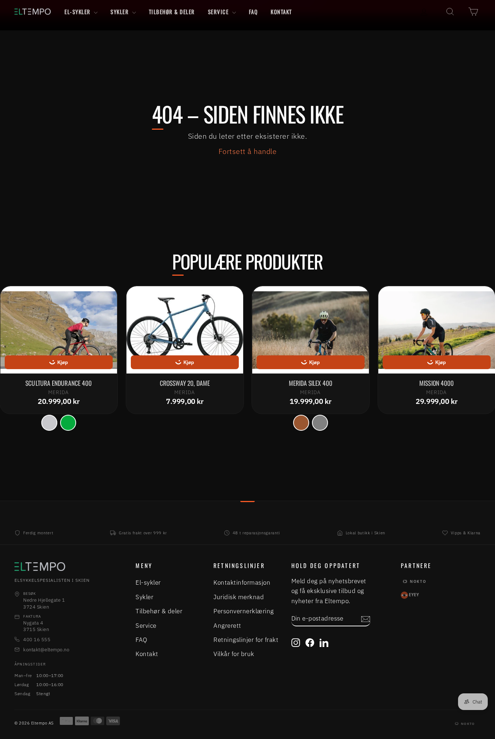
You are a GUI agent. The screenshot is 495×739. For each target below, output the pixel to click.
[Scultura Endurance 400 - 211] (49, 423)
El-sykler (78, 12)
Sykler (120, 12)
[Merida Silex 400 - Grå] (320, 423)
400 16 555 (36, 639)
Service (219, 12)
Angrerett (227, 626)
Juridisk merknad (238, 597)
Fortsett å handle (248, 151)
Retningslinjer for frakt (245, 640)
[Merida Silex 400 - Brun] (301, 423)
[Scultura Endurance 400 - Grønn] (68, 423)
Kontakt (281, 12)
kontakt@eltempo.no (46, 650)
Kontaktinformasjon (241, 582)
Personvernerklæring (243, 611)
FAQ (253, 12)
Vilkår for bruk (233, 654)
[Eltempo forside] (60, 566)
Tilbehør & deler (172, 12)
